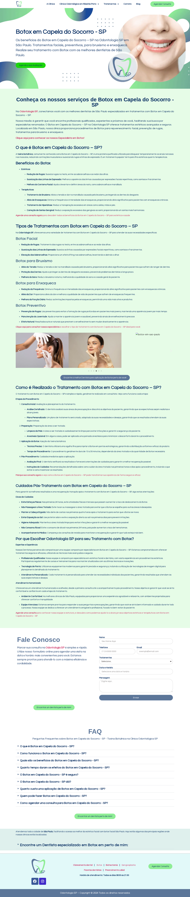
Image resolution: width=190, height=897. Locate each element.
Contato (127, 4)
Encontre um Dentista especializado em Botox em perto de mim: (74, 845)
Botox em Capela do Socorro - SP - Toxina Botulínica (96, 738)
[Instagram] (42, 881)
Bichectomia (112, 865)
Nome (102, 637)
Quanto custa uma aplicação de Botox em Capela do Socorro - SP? (62, 788)
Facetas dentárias (93, 870)
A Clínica (51, 4)
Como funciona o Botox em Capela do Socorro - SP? (53, 753)
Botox (99, 865)
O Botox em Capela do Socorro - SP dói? (45, 781)
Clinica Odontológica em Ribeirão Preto (78, 4)
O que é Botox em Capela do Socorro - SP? (47, 746)
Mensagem (104, 678)
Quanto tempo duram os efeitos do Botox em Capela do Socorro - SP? (65, 767)
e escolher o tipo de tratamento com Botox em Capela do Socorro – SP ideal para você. (78, 327)
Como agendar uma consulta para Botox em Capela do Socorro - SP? (64, 803)
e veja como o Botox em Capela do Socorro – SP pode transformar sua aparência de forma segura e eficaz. (78, 475)
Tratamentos (110, 4)
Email (139, 647)
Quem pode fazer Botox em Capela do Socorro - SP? (53, 796)
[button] (31, 65)
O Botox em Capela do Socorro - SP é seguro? (49, 774)
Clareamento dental (82, 865)
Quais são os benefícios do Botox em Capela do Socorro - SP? (59, 760)
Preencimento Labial (114, 870)
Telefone (103, 647)
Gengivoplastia (129, 865)
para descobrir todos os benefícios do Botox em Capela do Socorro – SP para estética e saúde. (73, 215)
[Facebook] (34, 881)
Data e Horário (106, 668)
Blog (138, 4)
